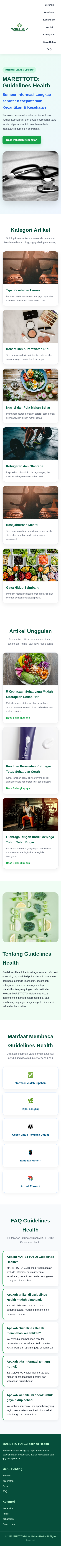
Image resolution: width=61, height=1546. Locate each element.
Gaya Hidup (49, 42)
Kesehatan (49, 12)
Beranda (49, 4)
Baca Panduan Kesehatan (21, 140)
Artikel (6, 1486)
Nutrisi (49, 27)
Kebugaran (49, 34)
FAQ (49, 49)
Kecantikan (49, 19)
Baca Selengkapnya (18, 717)
